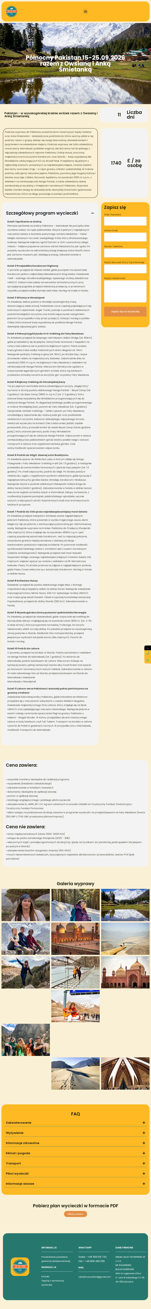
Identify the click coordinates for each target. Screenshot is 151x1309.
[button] (85, 11)
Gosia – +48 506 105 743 (92, 1257)
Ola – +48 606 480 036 (91, 1261)
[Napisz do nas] (147, 660)
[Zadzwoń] (147, 653)
